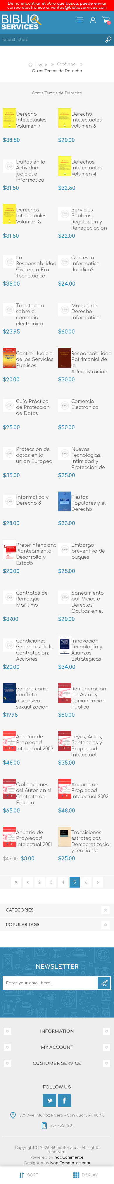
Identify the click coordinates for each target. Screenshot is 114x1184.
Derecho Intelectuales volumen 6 (86, 120)
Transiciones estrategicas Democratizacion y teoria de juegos (91, 845)
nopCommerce (69, 1157)
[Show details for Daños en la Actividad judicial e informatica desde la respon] (9, 166)
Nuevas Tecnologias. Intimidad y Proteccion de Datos (88, 461)
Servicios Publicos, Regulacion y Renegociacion (89, 219)
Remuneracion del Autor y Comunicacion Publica (88, 698)
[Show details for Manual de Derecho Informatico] (64, 310)
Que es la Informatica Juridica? (85, 264)
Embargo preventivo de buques (88, 551)
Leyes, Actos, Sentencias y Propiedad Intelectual (86, 746)
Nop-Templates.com (70, 1163)
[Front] (9, 118)
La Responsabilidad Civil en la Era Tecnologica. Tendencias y (36, 270)
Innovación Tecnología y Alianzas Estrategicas (86, 650)
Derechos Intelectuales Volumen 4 (86, 168)
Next (98, 882)
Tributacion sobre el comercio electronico (30, 315)
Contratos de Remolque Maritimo (32, 599)
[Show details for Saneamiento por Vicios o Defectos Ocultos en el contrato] (64, 597)
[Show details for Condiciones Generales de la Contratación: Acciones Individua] (9, 645)
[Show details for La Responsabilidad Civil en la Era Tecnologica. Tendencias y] (9, 262)
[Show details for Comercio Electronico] (64, 406)
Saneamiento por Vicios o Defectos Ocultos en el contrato (87, 605)
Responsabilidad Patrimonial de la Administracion (91, 362)
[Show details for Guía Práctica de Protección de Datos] (9, 406)
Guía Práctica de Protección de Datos (33, 407)
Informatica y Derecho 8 (32, 500)
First (16, 882)
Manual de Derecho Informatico (85, 312)
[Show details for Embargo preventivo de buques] (64, 549)
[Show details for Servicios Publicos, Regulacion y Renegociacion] (64, 214)
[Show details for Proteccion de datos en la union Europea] (9, 453)
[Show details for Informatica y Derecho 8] (9, 501)
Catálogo (66, 64)
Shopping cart (106, 19)
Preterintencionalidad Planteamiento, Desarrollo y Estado (36, 554)
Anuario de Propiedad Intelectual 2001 (34, 839)
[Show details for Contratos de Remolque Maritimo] (9, 597)
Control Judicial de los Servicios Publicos (35, 360)
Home (41, 64)
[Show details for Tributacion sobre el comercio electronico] (9, 310)
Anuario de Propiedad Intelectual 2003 (34, 743)
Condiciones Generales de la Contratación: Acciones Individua (34, 653)
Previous (28, 882)
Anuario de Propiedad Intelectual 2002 (89, 791)
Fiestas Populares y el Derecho (88, 503)
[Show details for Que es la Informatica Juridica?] (64, 262)
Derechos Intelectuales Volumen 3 (31, 216)
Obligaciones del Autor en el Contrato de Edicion (33, 793)
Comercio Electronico (85, 404)
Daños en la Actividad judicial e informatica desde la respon (35, 174)
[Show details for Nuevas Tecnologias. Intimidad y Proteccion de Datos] (64, 453)
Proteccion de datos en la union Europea (34, 455)
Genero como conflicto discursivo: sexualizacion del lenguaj (32, 701)
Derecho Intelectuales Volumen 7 (31, 120)
